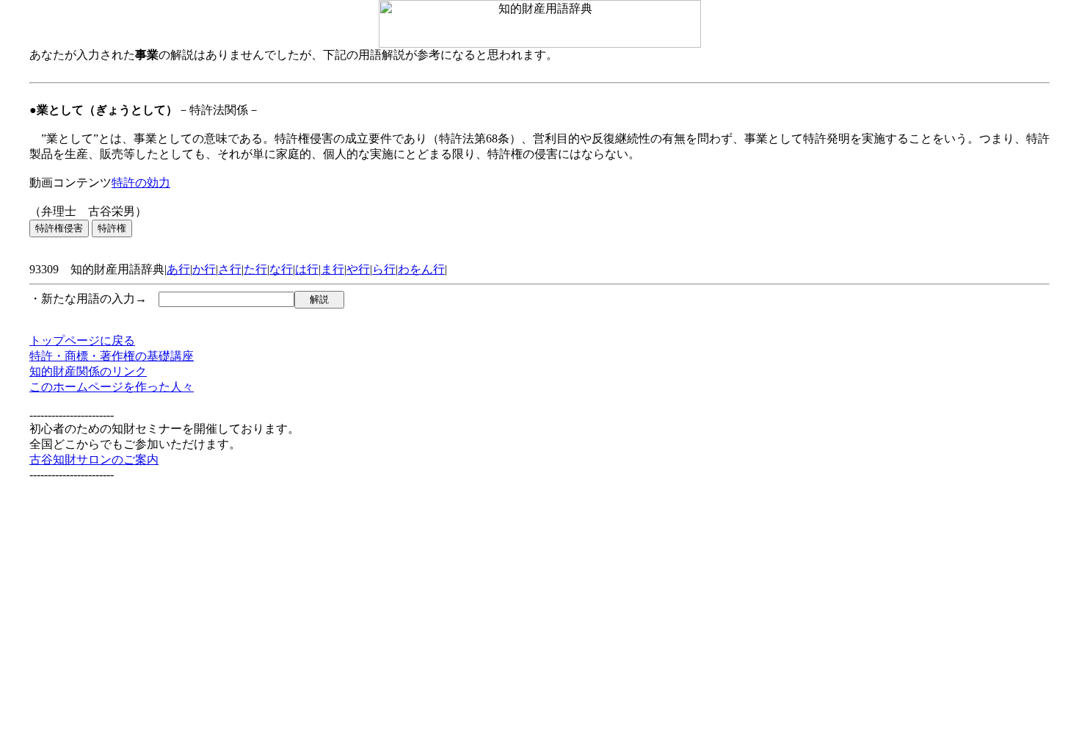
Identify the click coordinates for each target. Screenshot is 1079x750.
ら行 (384, 269)
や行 (358, 269)
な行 (281, 269)
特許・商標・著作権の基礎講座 (111, 356)
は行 (307, 269)
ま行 (332, 269)
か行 (204, 269)
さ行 (229, 269)
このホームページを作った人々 (111, 387)
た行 (255, 269)
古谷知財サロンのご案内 (94, 459)
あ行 (178, 269)
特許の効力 (141, 182)
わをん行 (421, 269)
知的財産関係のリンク (88, 371)
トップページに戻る (82, 340)
